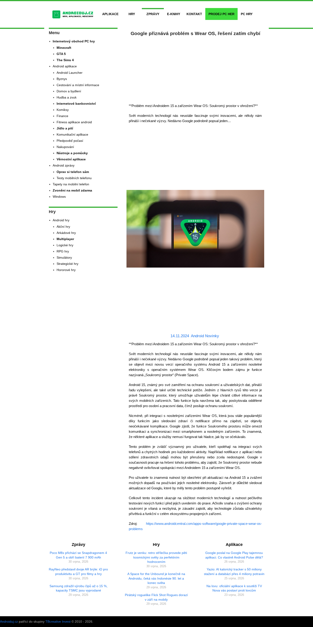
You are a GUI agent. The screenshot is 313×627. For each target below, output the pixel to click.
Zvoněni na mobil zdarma (72, 190)
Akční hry (63, 226)
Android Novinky (205, 336)
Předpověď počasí (70, 140)
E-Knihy (173, 14)
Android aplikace (65, 66)
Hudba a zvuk (67, 97)
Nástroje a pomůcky (72, 153)
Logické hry (65, 245)
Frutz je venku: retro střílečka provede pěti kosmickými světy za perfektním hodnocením (156, 557)
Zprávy (152, 14)
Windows (59, 196)
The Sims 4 (65, 60)
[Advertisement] (195, 69)
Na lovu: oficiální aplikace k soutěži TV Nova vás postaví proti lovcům (234, 588)
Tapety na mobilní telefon (71, 184)
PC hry (247, 14)
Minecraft (64, 47)
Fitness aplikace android (74, 122)
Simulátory (64, 257)
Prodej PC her (221, 14)
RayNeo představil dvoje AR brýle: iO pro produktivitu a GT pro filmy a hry (78, 571)
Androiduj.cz (9, 621)
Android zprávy (63, 165)
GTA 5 (61, 54)
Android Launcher (69, 72)
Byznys (62, 79)
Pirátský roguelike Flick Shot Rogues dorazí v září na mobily (156, 597)
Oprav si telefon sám (73, 172)
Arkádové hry (66, 233)
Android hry (61, 220)
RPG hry (63, 251)
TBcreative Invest (58, 621)
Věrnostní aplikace (71, 159)
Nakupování (65, 147)
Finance (62, 116)
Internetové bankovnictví (76, 103)
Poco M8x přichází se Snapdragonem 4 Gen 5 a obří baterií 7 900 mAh (78, 555)
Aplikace (110, 14)
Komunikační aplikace (72, 134)
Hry (132, 14)
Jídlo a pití (65, 128)
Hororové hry (66, 270)
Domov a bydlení (69, 91)
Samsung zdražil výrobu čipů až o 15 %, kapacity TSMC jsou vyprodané (78, 588)
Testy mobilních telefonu (74, 178)
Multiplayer (65, 239)
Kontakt (194, 14)
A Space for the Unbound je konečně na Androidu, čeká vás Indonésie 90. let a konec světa (156, 578)
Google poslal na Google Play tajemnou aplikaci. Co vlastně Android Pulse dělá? (234, 555)
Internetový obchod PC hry (74, 41)
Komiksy (63, 110)
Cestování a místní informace (78, 85)
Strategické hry (67, 264)
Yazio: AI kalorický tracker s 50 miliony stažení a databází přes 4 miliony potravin (234, 571)
